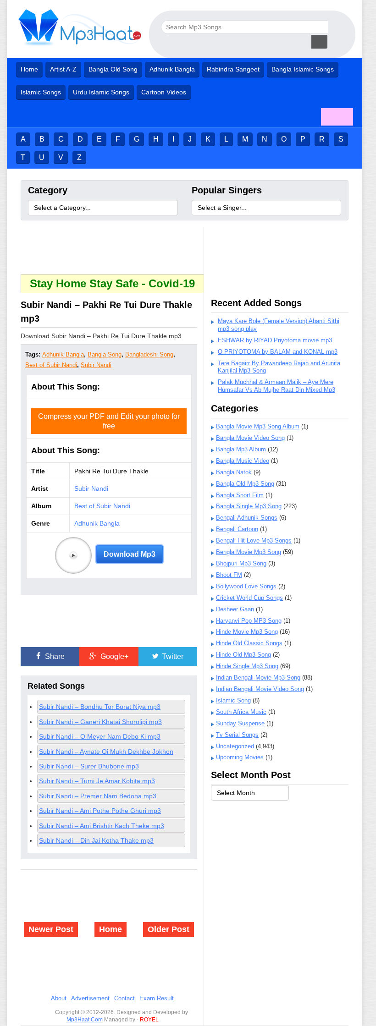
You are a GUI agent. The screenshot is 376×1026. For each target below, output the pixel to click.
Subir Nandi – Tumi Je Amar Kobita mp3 (97, 781)
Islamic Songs (41, 92)
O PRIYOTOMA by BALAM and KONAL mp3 (277, 351)
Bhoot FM (229, 574)
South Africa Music (241, 711)
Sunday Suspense (240, 723)
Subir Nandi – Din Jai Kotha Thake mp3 (96, 840)
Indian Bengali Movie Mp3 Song (258, 677)
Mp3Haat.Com (84, 1019)
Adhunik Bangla (172, 69)
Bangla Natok (234, 472)
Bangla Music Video (242, 460)
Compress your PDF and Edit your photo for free (109, 421)
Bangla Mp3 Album (241, 449)
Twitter (171, 656)
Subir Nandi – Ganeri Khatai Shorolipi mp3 (100, 721)
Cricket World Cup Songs (249, 597)
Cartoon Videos (163, 92)
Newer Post (50, 929)
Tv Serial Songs (237, 734)
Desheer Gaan (235, 609)
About (58, 998)
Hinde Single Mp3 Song (247, 666)
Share (54, 656)
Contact (124, 998)
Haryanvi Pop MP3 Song (249, 620)
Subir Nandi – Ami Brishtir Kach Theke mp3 (101, 825)
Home (29, 69)
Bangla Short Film (240, 495)
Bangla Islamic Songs (302, 69)
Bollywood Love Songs (246, 586)
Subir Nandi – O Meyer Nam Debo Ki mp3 (99, 736)
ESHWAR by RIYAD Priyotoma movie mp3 (275, 340)
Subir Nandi (96, 365)
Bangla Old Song (113, 69)
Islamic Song (233, 700)
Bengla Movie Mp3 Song (248, 552)
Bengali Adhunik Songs (246, 517)
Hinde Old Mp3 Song (243, 654)
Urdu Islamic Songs (101, 92)
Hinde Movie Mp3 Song (247, 631)
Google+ (113, 656)
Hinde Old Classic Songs (249, 643)
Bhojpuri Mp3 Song (241, 563)
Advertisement (90, 998)
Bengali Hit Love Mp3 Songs (254, 540)
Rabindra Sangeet (233, 69)
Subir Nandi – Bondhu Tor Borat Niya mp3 (99, 706)
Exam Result (156, 998)
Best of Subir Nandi (51, 365)
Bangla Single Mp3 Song (249, 506)
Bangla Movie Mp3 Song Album (257, 426)
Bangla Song (105, 354)
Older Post (168, 929)
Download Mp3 (129, 554)
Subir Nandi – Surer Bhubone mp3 (89, 766)
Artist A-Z (63, 69)
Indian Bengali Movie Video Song (260, 689)
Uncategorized (235, 746)
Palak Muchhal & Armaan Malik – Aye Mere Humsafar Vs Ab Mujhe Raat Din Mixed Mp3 (276, 386)
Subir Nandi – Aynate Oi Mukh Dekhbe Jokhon (106, 751)
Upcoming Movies (240, 757)
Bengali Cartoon (237, 529)
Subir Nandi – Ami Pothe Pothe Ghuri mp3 (100, 810)
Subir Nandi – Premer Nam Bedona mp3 (97, 796)
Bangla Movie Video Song (250, 437)
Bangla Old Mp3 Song (245, 483)
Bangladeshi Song (149, 354)
